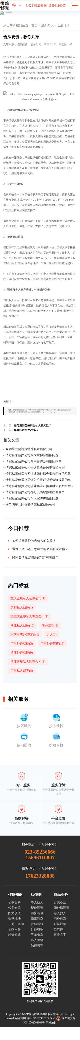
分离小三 (60, 902)
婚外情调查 (61, 907)
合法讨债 (63, 25)
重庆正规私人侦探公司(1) (27, 598)
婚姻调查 (37, 918)
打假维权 (37, 929)
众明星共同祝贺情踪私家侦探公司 (29, 449)
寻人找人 (37, 902)
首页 (34, 25)
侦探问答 (14, 929)
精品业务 (61, 894)
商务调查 (37, 913)
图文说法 (14, 913)
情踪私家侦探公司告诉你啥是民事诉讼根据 (35, 467)
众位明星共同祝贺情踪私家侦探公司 (30, 504)
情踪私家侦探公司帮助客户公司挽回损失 (34, 461)
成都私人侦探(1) (21, 607)
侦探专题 (14, 907)
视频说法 (14, 918)
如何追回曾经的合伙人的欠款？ (32, 425)
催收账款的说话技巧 (26, 430)
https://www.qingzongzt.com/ (50, 412)
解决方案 (60, 934)
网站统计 (51, 1022)
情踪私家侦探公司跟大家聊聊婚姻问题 (32, 455)
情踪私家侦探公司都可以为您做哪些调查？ (35, 492)
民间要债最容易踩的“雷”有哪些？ (35, 557)
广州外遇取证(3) (21, 643)
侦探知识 (15, 894)
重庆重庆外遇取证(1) (24, 634)
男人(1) (52, 634)
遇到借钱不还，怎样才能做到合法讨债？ (40, 549)
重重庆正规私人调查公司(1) (29, 616)
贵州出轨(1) (50, 625)
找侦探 (36, 894)
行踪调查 (37, 924)
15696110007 (57, 5)
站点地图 (20, 1018)
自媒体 (58, 929)
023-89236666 (36, 5)
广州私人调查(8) (21, 670)
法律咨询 (37, 945)
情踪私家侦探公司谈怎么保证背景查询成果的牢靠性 (41, 480)
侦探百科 (14, 902)
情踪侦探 (22, 44)
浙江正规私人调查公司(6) (27, 661)
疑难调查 (37, 907)
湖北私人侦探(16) (22, 625)
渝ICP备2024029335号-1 (41, 1018)
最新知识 (47, 25)
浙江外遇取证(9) (21, 652)
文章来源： (15, 44)
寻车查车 (37, 934)
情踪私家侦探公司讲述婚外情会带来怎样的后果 (38, 473)
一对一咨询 (16, 924)
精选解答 (14, 934)
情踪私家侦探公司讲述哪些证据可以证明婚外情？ (40, 486)
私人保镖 (37, 940)
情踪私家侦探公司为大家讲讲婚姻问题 (32, 498)
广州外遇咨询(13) (52, 643)
